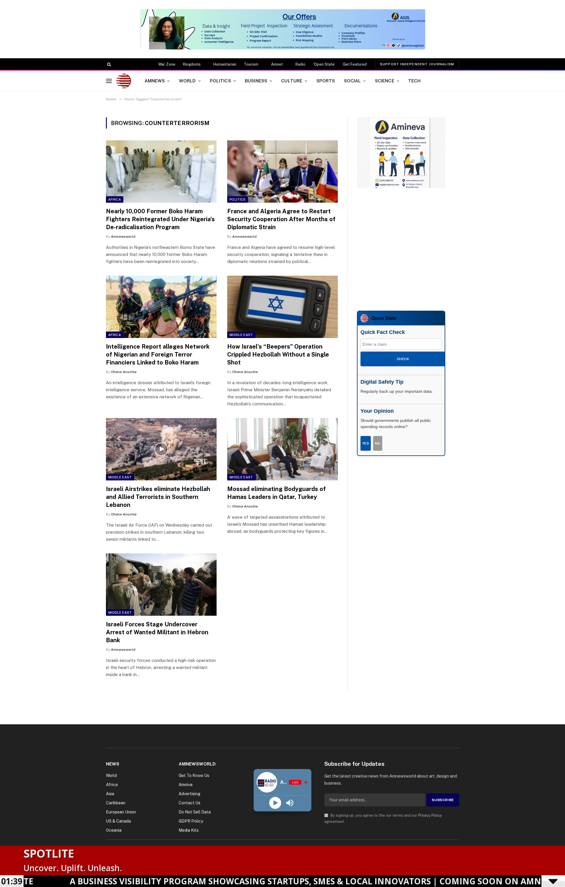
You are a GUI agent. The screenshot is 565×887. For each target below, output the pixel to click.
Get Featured (355, 64)
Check (403, 359)
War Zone (166, 64)
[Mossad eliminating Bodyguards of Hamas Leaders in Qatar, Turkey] (282, 449)
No (377, 443)
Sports (325, 80)
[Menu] (109, 80)
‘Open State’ (324, 64)
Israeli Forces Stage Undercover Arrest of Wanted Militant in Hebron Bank (157, 632)
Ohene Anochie (124, 372)
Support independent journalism (417, 64)
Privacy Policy (430, 815)
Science (384, 80)
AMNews (154, 80)
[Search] (108, 64)
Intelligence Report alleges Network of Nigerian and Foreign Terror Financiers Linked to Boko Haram (158, 354)
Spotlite (49, 853)
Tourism (251, 64)
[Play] (274, 803)
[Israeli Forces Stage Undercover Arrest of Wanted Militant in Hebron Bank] (161, 584)
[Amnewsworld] (123, 81)
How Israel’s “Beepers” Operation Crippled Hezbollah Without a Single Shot (278, 354)
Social (352, 80)
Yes (365, 443)
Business (256, 80)
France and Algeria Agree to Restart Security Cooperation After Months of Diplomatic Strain (281, 219)
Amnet (277, 64)
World (187, 80)
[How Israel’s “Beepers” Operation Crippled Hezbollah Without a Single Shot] (282, 307)
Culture (291, 80)
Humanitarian (224, 64)
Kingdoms (192, 64)
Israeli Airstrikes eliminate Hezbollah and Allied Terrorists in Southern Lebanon (158, 496)
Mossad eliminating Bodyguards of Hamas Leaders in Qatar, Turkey (276, 492)
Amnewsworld (123, 236)
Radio (300, 64)
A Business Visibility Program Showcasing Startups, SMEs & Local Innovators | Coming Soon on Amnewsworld (264, 881)
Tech (414, 80)
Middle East (241, 335)
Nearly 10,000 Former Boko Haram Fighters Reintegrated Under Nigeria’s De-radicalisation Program (160, 219)
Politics (220, 80)
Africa (114, 199)
